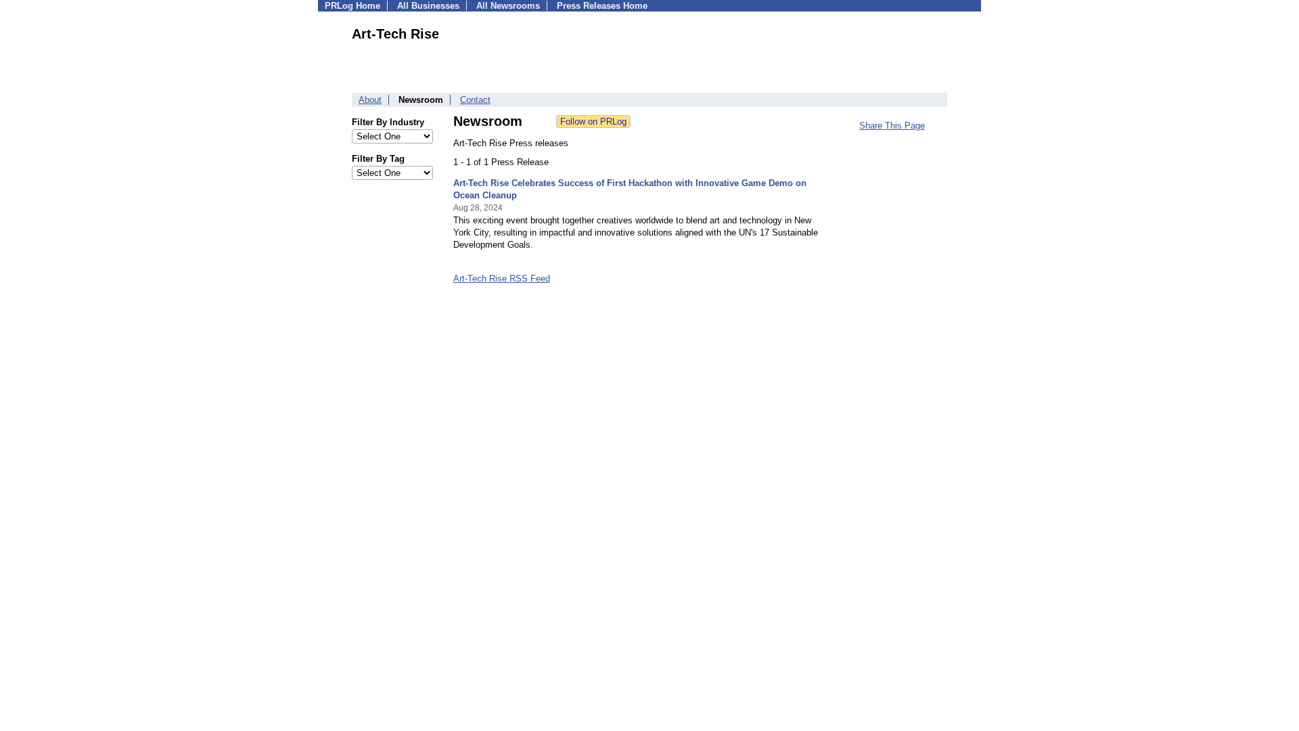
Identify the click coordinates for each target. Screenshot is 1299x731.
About (370, 100)
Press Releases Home (602, 6)
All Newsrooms (508, 6)
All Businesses (428, 6)
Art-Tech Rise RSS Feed (501, 278)
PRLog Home (352, 6)
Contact (475, 100)
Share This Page (892, 125)
